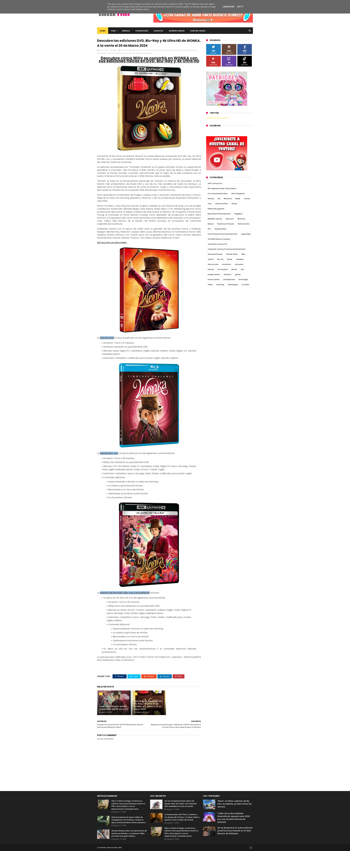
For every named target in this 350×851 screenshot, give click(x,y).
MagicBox (238, 214)
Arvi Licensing (129, 50)
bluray (229, 259)
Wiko (243, 254)
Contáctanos (197, 31)
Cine (113, 31)
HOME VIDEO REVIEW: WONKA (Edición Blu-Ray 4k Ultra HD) (113, 708)
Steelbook (101, 53)
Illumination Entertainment (219, 214)
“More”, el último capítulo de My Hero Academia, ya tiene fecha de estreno (234, 804)
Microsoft (230, 219)
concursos (239, 264)
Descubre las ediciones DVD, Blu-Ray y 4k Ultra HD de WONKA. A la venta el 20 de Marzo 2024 (148, 705)
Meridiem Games (215, 219)
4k (122, 50)
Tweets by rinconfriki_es (217, 118)
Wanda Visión (232, 254)
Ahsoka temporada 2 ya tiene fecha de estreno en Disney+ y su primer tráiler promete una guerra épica (129, 833)
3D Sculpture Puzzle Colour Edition (222, 188)
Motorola (241, 219)
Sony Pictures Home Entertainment (222, 234)
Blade (237, 198)
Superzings (245, 234)
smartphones (229, 279)
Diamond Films (221, 203)
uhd (126, 53)
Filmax (234, 203)
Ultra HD (132, 53)
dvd (149, 50)
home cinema (171, 50)
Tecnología (141, 31)
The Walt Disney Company (219, 239)
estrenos (227, 274)
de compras (223, 269)
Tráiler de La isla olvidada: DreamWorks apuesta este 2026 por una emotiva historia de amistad (233, 817)
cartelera (240, 259)
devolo (234, 269)
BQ (219, 198)
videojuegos (233, 284)
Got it (240, 7)
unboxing (220, 284)
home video (183, 50)
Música (126, 31)
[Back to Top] (251, 848)
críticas (211, 269)
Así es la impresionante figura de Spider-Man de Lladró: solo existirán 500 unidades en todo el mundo (180, 804)
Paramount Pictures (225, 224)
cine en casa (213, 264)
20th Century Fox (215, 183)
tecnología (243, 279)
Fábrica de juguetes (216, 209)
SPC (209, 229)
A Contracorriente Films (218, 193)
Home (102, 31)
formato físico (158, 50)
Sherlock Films (220, 229)
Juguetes (158, 31)
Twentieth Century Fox (217, 244)
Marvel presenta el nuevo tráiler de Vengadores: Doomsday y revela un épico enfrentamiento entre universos (128, 820)
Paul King (193, 50)
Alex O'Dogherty (238, 193)
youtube (245, 284)
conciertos (226, 264)
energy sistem (214, 274)
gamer (238, 274)
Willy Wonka (141, 53)
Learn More (228, 7)
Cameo (247, 198)
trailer (210, 284)
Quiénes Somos (177, 31)
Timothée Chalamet (114, 53)
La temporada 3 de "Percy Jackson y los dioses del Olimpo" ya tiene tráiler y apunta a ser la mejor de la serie (182, 817)
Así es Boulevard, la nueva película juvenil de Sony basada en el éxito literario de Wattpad (235, 830)
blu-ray (139, 50)
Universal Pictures (215, 254)
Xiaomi (211, 259)
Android (211, 198)
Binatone (228, 198)
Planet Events (243, 224)
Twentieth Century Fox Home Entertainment (227, 249)
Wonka (150, 53)
